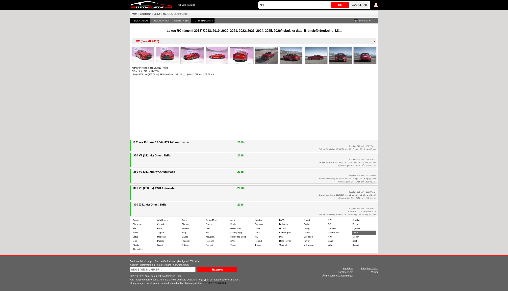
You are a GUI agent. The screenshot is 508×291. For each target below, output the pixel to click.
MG (256, 237)
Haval (257, 228)
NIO (330, 237)
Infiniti (135, 232)
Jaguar (160, 232)
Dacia (233, 224)
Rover (307, 241)
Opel (135, 241)
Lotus (135, 237)
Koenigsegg (236, 232)
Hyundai (356, 228)
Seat (354, 241)
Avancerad (359, 5)
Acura (136, 220)
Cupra (209, 224)
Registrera (182, 20)
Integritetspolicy (369, 268)
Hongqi (307, 228)
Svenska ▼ (365, 20)
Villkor (374, 272)
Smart (160, 245)
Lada (257, 232)
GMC (208, 228)
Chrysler (161, 224)
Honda (282, 228)
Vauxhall (283, 245)
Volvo (330, 245)
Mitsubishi (308, 237)
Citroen (185, 224)
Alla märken (138, 249)
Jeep (184, 232)
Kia (207, 232)
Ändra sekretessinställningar (337, 275)
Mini (281, 237)
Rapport (217, 269)
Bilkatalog (145, 14)
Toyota (258, 245)
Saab (330, 241)
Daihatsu (283, 224)
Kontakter (348, 268)
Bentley (258, 220)
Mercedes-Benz (238, 237)
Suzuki (209, 245)
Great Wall (235, 228)
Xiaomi (355, 245)
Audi (232, 220)
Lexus (157, 14)
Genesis (186, 228)
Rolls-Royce (285, 241)
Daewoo (259, 224)
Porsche (210, 241)
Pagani (160, 241)
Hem (134, 14)
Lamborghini (285, 232)
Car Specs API (204, 20)
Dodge (307, 224)
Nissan (355, 237)
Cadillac (356, 220)
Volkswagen (309, 245)
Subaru (185, 245)
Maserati (161, 237)
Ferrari (355, 224)
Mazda (185, 237)
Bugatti (307, 220)
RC (165, 14)
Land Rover (333, 232)
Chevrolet (137, 224)
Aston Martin (212, 220)
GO (340, 5)
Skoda (136, 245)
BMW (281, 220)
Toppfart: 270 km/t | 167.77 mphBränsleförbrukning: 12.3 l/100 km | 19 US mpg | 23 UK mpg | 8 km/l (347, 147)
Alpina (184, 220)
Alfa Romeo (162, 220)
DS (329, 224)
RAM (232, 241)
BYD (330, 220)
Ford (159, 228)
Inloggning (161, 20)
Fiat (134, 228)
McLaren (210, 237)
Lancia (307, 232)
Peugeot (186, 241)
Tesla (233, 245)
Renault (258, 241)
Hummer (332, 228)
